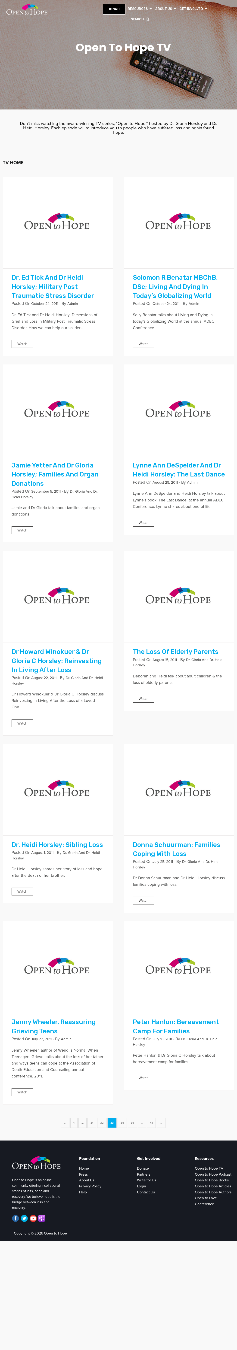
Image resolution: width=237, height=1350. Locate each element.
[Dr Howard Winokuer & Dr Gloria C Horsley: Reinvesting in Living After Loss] (58, 596)
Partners (143, 1174)
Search (137, 19)
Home (84, 1168)
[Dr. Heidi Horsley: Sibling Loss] (58, 789)
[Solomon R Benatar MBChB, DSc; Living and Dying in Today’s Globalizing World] (179, 222)
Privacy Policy (90, 1186)
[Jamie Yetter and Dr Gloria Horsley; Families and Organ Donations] (58, 410)
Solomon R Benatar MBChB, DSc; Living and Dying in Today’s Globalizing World (175, 286)
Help (83, 1192)
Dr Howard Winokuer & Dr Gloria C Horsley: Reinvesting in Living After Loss (57, 660)
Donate (114, 9)
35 (132, 1122)
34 (122, 1122)
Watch (22, 344)
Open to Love (206, 1198)
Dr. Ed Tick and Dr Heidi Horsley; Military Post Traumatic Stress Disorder (53, 286)
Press (83, 1174)
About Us (86, 1180)
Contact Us (146, 1192)
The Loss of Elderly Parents (175, 651)
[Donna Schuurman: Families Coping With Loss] (179, 789)
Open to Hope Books (212, 1180)
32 (101, 1122)
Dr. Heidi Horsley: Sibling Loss (57, 845)
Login (141, 1186)
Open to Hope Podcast (213, 1174)
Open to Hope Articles (213, 1186)
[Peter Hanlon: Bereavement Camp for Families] (179, 967)
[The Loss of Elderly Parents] (179, 596)
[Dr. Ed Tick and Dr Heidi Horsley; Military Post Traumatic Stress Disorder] (58, 222)
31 (91, 1122)
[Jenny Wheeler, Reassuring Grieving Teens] (58, 967)
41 (151, 1122)
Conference (204, 1204)
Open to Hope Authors (213, 1192)
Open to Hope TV (209, 1168)
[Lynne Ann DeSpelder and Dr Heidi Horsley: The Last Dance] (179, 410)
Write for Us (146, 1180)
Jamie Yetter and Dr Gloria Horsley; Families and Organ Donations (55, 474)
